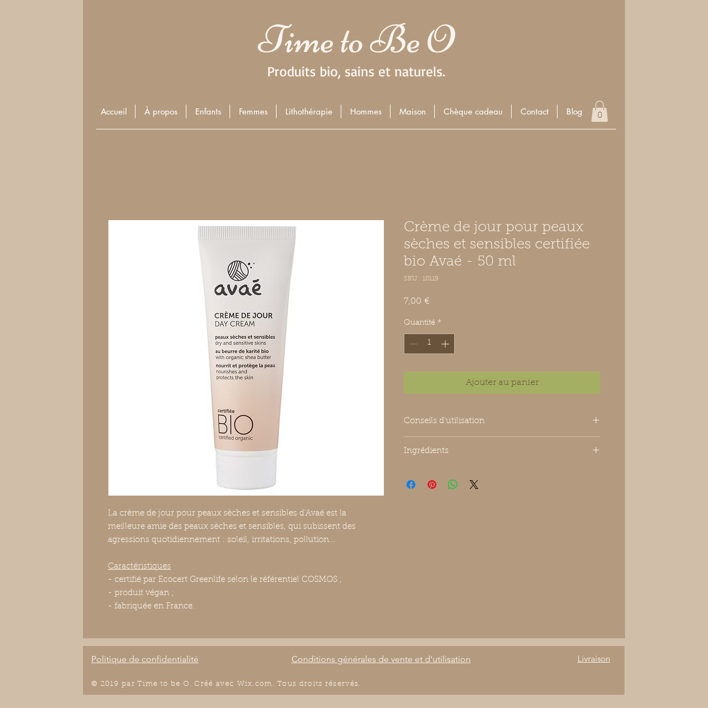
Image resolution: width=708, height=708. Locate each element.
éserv (339, 684)
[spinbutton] (429, 343)
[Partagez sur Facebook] (411, 484)
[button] (208, 111)
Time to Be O (356, 39)
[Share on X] (474, 484)
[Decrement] (412, 343)
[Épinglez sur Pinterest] (432, 484)
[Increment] (446, 343)
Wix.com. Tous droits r (283, 684)
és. (355, 684)
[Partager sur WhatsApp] (453, 484)
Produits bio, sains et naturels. (356, 71)
